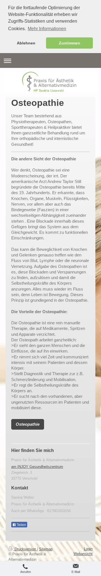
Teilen (21, 525)
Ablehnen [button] (26, 43)
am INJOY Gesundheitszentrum (37, 467)
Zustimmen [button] (69, 43)
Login (88, 549)
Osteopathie (28, 424)
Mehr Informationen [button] (47, 28)
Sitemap (45, 549)
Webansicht (83, 554)
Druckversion (25, 549)
